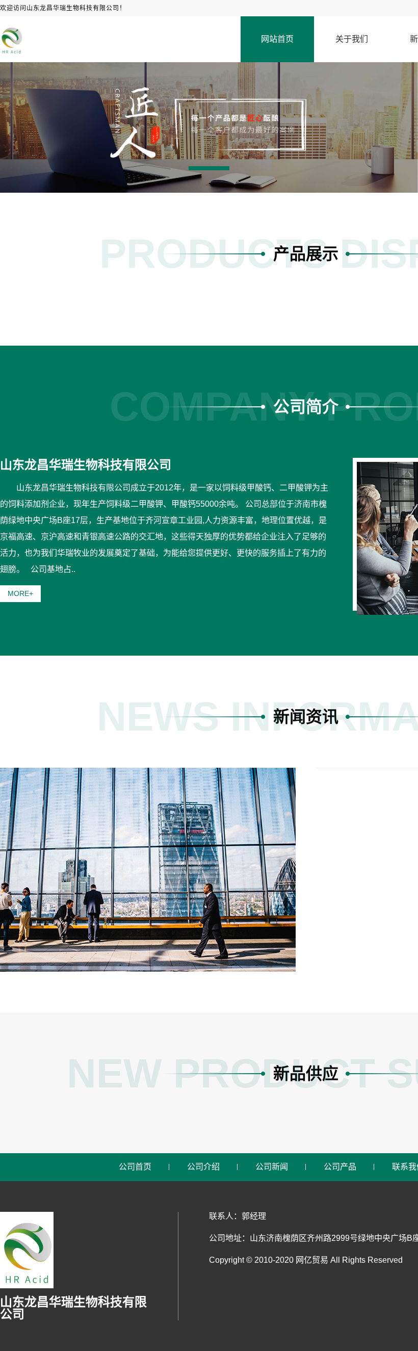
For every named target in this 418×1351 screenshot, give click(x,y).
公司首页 (135, 1166)
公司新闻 (271, 1166)
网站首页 (277, 39)
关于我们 (351, 39)
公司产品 (340, 1166)
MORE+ (20, 593)
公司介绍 (203, 1166)
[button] (209, 168)
